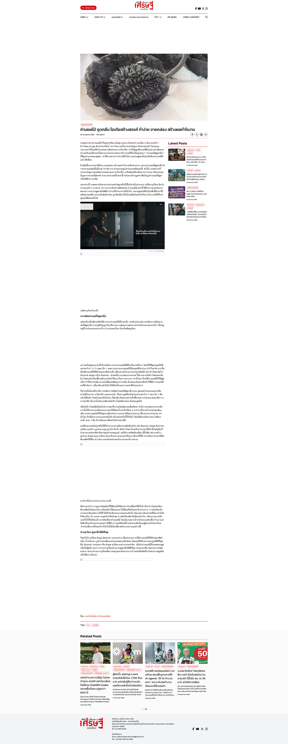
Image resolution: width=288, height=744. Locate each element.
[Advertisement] (144, 36)
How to (98, 17)
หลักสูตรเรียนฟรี (86, 125)
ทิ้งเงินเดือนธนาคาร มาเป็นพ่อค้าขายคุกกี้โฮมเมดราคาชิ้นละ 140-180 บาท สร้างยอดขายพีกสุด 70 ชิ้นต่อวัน (197, 161)
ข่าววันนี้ (190, 170)
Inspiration (200, 205)
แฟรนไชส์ (116, 17)
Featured (191, 150)
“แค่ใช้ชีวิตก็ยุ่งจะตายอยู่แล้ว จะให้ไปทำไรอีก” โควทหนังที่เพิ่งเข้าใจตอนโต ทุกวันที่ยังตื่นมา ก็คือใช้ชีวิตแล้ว (197, 215)
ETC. (157, 17)
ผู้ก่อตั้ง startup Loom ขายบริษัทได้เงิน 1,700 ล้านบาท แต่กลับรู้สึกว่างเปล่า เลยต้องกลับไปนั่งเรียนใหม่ (127, 679)
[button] (142, 709)
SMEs (83, 17)
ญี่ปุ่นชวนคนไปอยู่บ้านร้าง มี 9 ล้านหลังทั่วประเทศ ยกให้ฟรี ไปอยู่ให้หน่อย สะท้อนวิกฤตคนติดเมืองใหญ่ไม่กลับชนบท (197, 179)
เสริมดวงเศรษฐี (193, 188)
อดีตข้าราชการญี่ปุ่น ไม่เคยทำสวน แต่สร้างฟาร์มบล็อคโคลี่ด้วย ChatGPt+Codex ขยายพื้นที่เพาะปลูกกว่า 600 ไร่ (95, 684)
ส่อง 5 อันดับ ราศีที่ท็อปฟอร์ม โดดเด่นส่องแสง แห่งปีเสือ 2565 (197, 194)
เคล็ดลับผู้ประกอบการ (101, 673)
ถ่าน (88, 625)
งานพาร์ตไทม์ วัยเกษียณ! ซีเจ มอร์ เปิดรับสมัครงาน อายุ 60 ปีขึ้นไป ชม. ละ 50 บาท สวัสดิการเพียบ (192, 676)
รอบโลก (190, 153)
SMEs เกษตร (85, 670)
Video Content (191, 17)
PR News (172, 17)
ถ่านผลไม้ (95, 625)
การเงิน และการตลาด (138, 17)
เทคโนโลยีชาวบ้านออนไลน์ (97, 616)
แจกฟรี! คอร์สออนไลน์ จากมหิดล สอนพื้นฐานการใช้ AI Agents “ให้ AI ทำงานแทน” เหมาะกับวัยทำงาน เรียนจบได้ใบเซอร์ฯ (160, 678)
